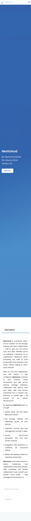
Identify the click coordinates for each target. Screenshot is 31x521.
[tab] (15, 330)
